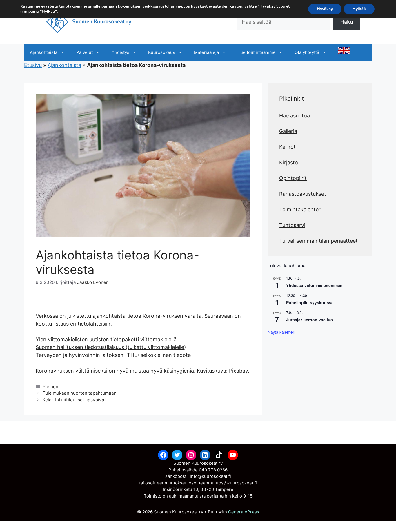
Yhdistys (120, 52)
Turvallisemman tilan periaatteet (318, 241)
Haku (346, 22)
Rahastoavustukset (302, 194)
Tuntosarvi (292, 225)
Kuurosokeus (161, 52)
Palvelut (84, 52)
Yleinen (50, 386)
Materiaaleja (206, 52)
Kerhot (287, 147)
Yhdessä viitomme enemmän (314, 285)
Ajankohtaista (43, 52)
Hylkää (359, 9)
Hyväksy (325, 9)
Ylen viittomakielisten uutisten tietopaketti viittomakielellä (106, 339)
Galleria (288, 131)
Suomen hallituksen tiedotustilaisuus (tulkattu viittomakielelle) (111, 347)
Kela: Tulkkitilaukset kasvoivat (74, 399)
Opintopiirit (293, 178)
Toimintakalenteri (300, 209)
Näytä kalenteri (281, 332)
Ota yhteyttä (307, 52)
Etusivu (33, 65)
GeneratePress (243, 512)
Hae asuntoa (294, 115)
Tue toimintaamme (257, 52)
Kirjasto (288, 162)
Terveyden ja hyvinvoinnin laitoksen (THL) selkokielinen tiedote (113, 355)
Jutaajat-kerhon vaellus (309, 319)
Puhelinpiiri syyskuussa (310, 302)
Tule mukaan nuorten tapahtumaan (80, 393)
